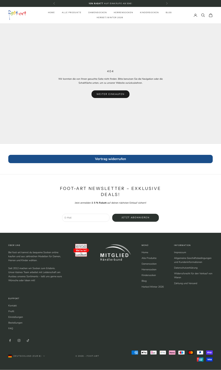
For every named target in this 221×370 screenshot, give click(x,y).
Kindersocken (149, 12)
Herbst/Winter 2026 (110, 17)
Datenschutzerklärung (186, 267)
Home (51, 12)
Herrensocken (123, 12)
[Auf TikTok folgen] (28, 340)
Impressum (180, 252)
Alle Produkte (71, 12)
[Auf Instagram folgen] (19, 340)
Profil (11, 311)
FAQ (10, 328)
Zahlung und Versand (185, 283)
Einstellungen (15, 317)
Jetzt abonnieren (136, 217)
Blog (169, 12)
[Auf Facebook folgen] (10, 340)
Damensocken (97, 12)
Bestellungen (15, 322)
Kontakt (12, 305)
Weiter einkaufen (110, 94)
